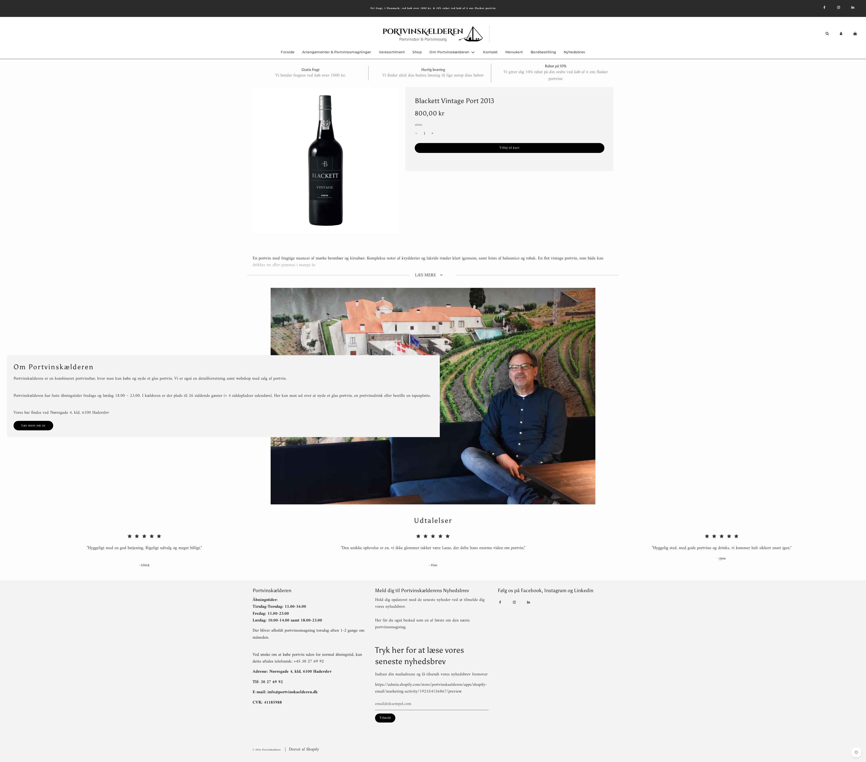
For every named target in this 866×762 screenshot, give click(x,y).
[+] (432, 133)
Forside (288, 52)
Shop (417, 52)
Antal (418, 125)
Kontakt (490, 52)
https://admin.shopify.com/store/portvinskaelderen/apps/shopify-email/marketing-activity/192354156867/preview (431, 688)
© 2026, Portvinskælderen (267, 750)
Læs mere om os (33, 425)
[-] (416, 133)
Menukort (514, 52)
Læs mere (426, 275)
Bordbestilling (543, 52)
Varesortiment (392, 52)
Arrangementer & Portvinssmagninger (336, 52)
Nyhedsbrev (574, 52)
